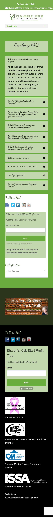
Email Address (12, 225)
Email (9, 368)
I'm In (25, 238)
